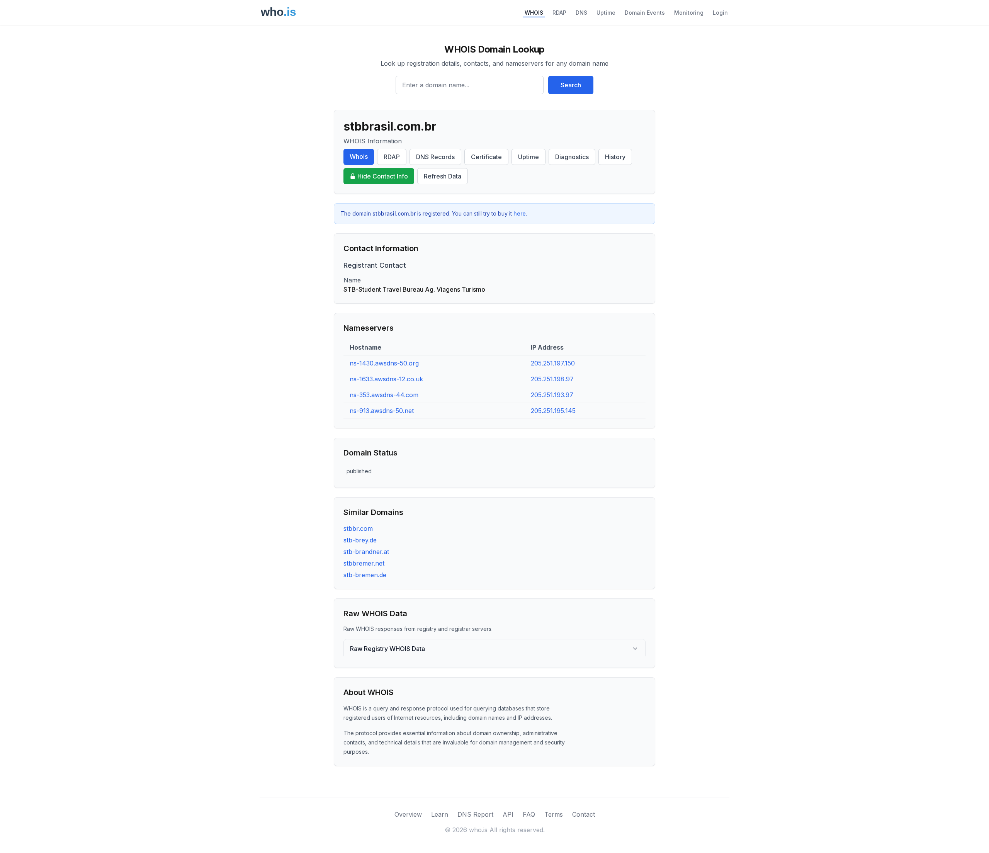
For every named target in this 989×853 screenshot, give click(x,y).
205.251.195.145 (553, 411)
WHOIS (534, 12)
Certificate (486, 157)
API (508, 814)
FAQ (529, 814)
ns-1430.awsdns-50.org (384, 363)
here (519, 213)
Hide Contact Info (382, 176)
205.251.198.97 (552, 379)
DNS (581, 12)
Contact (583, 814)
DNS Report (475, 814)
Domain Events (645, 12)
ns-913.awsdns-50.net (382, 411)
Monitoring (689, 12)
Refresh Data (442, 176)
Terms (553, 814)
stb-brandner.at (366, 552)
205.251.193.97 (552, 395)
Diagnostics (572, 157)
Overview (408, 814)
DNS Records (435, 157)
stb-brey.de (360, 540)
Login (720, 12)
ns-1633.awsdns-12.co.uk (386, 379)
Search (571, 85)
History (615, 157)
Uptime (605, 12)
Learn (439, 814)
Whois (359, 156)
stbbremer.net (363, 563)
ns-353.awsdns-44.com (384, 395)
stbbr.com (358, 528)
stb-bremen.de (364, 575)
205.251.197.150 (553, 363)
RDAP (559, 12)
